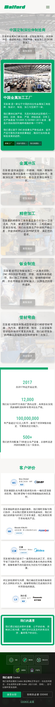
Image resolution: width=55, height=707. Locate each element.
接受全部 (12, 694)
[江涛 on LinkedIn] (14, 550)
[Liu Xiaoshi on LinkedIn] (15, 599)
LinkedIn (19, 533)
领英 (21, 485)
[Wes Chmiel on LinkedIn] (14, 482)
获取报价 (27, 51)
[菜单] (48, 7)
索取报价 (27, 248)
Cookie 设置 (27, 701)
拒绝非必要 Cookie (37, 694)
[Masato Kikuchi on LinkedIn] (9, 530)
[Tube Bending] (27, 337)
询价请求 (27, 356)
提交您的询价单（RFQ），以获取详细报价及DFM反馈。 (27, 409)
